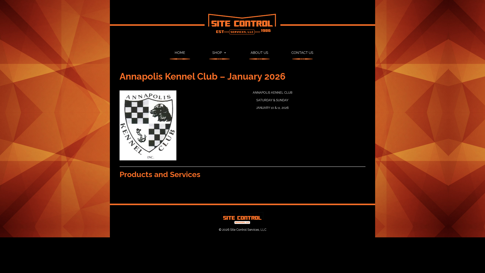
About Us (259, 53)
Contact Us (302, 53)
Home (180, 53)
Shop (217, 53)
